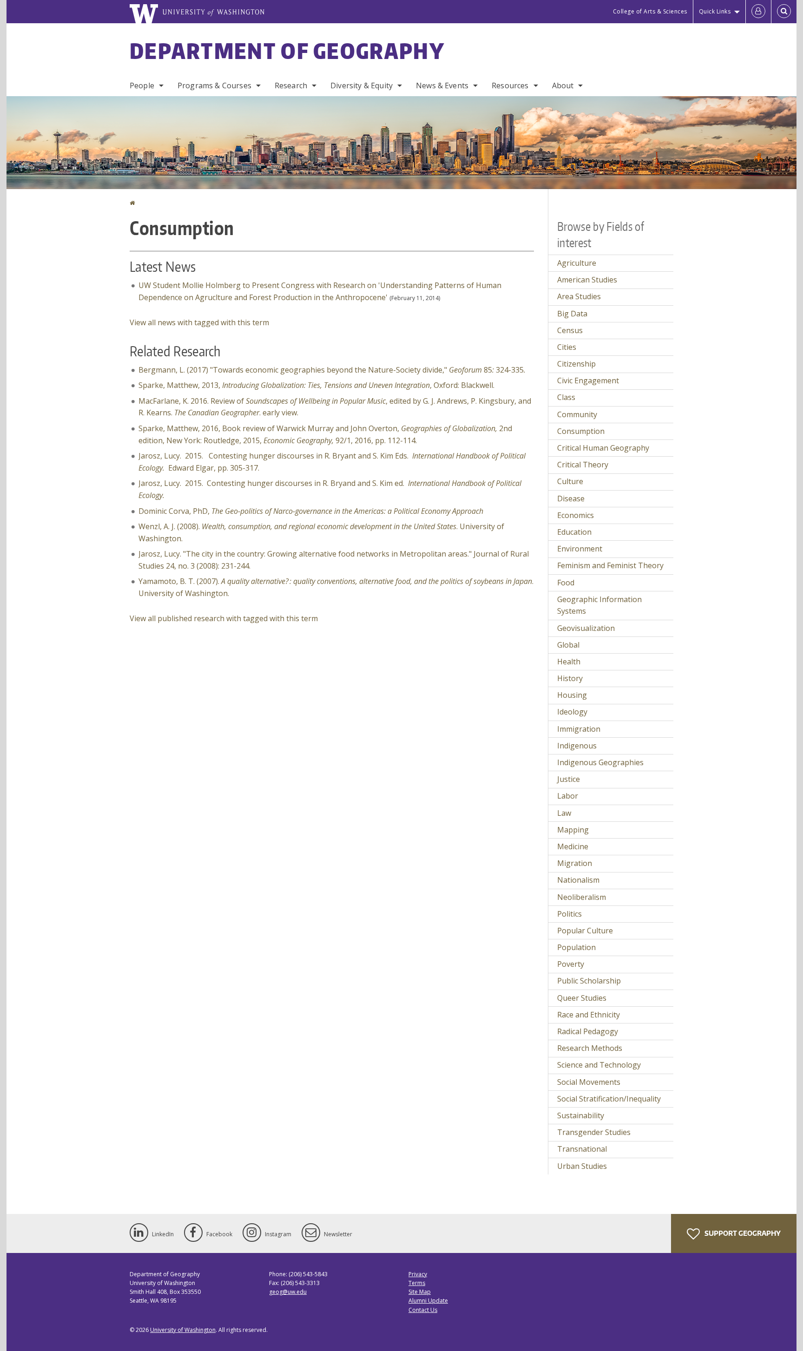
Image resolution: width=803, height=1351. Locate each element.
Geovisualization (586, 628)
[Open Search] (783, 11)
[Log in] (758, 11)
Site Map (419, 1292)
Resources (510, 85)
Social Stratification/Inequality (609, 1099)
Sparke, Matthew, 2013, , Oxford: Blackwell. (316, 385)
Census (570, 330)
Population (576, 947)
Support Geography (742, 1233)
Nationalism (578, 880)
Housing (572, 695)
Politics (569, 914)
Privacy (417, 1274)
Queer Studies (581, 998)
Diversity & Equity (361, 85)
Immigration (578, 729)
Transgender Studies (594, 1132)
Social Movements (588, 1082)
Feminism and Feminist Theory (610, 565)
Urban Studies (582, 1166)
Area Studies (579, 296)
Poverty (570, 964)
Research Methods (589, 1048)
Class (566, 397)
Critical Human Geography (603, 448)
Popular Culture (585, 930)
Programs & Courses (214, 85)
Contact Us (422, 1310)
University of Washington (183, 1330)
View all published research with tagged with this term (224, 618)
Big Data (572, 313)
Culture (570, 481)
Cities (566, 347)
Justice (568, 779)
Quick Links (715, 11)
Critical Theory (582, 464)
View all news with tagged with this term (199, 322)
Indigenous (577, 746)
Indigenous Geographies (600, 762)
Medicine (572, 846)
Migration (574, 863)
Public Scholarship (589, 981)
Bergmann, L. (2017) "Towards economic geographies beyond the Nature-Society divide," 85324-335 (332, 370)
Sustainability (580, 1115)
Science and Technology (599, 1065)
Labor (567, 796)
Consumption (581, 431)
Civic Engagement (588, 380)
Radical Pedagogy (587, 1031)
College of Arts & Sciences (650, 11)
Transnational (582, 1149)
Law (564, 813)
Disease (571, 498)
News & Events (442, 85)
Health (568, 661)
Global (568, 645)
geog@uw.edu (288, 1292)
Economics (575, 515)
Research (291, 85)
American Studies (587, 280)
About (563, 85)
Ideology (572, 712)
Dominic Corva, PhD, (310, 511)
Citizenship (576, 364)
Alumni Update (428, 1301)
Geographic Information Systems (599, 605)
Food (565, 582)
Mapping (573, 830)
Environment (579, 549)
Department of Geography (287, 50)
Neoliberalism (581, 897)
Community (577, 414)
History (570, 678)
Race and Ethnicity (588, 1015)
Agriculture (576, 263)
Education (574, 532)
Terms (416, 1283)
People (142, 85)
